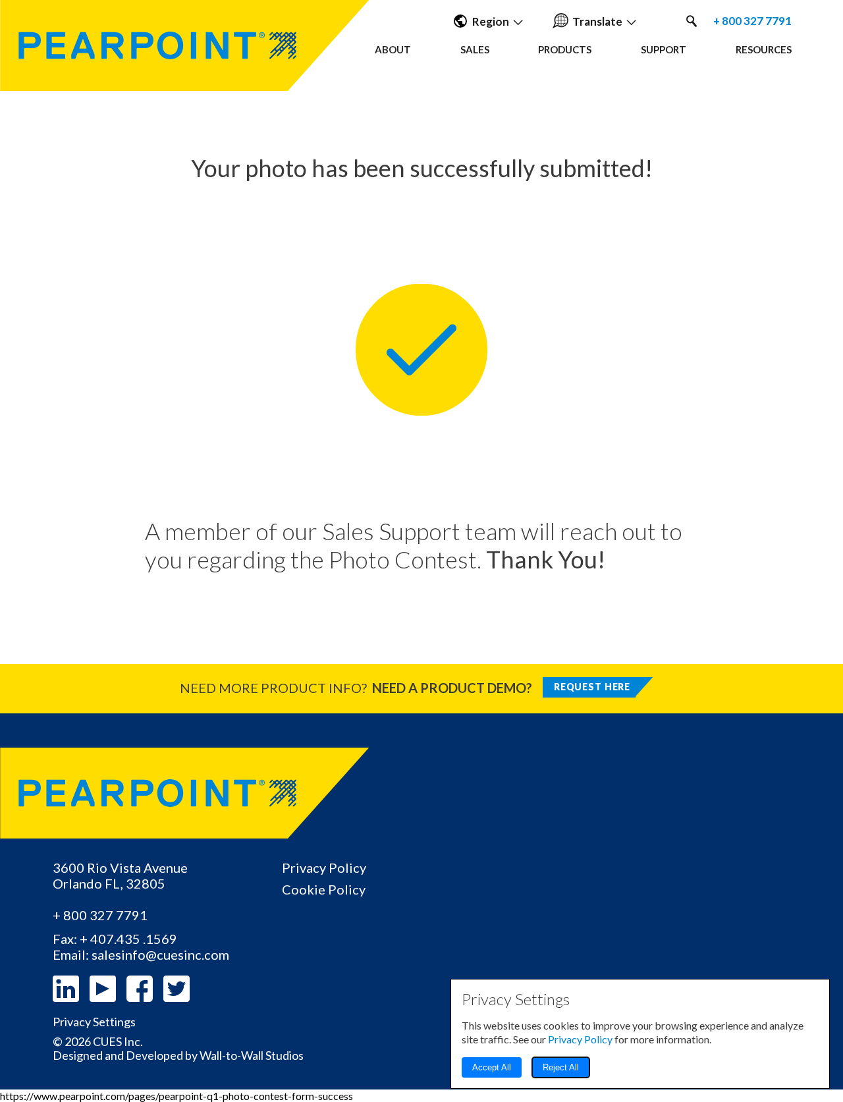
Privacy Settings (94, 1022)
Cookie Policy (324, 889)
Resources (764, 49)
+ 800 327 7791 (752, 21)
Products (564, 49)
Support (663, 49)
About (393, 49)
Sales (474, 49)
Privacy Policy (324, 867)
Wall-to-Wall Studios (252, 1055)
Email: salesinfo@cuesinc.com (141, 954)
